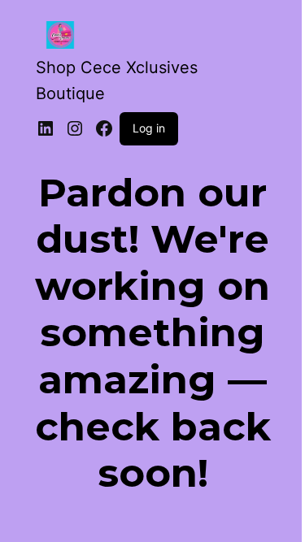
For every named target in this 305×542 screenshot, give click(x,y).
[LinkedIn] (45, 128)
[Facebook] (104, 128)
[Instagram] (75, 128)
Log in (149, 128)
